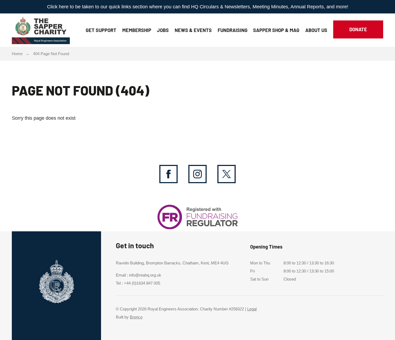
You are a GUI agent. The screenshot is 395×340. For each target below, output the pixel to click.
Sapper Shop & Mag (276, 30)
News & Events (193, 30)
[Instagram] (197, 174)
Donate (358, 29)
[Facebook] (168, 174)
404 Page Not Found (51, 54)
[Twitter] (226, 174)
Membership (136, 30)
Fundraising (232, 30)
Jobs (163, 30)
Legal (252, 309)
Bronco (136, 317)
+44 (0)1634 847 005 (142, 283)
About (316, 30)
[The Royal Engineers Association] (41, 28)
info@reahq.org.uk (145, 275)
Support (101, 30)
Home (17, 54)
